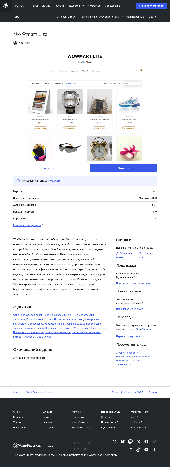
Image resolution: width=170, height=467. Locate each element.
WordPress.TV (81, 427)
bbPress (137, 422)
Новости (18, 417)
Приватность (20, 427)
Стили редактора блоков (27, 314)
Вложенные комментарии (86, 332)
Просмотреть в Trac (128, 360)
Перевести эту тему (128, 336)
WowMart (55, 180)
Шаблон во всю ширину (59, 328)
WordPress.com (141, 411)
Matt (134, 417)
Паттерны (48, 427)
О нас (16, 411)
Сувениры (108, 427)
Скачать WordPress (151, 5)
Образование (35, 323)
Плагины (47, 422)
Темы (16, 16)
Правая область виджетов (28, 332)
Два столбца (44, 336)
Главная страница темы (27, 225)
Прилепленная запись (58, 332)
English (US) (132, 329)
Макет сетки (81, 328)
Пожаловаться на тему (129, 308)
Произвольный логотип (39, 319)
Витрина (47, 411)
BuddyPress (139, 427)
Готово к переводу (24, 336)
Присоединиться (111, 411)
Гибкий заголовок (34, 328)
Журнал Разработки (127, 352)
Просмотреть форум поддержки (135, 283)
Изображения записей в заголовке (65, 323)
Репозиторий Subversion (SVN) (134, 356)
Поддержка (78, 417)
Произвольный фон (61, 314)
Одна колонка (98, 328)
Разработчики (80, 422)
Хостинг (18, 422)
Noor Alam (24, 42)
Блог (46, 314)
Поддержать (110, 422)
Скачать (123, 168)
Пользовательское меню (68, 319)
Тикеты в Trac (124, 364)
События (106, 417)
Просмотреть (50, 168)
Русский (146, 329)
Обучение (78, 411)
